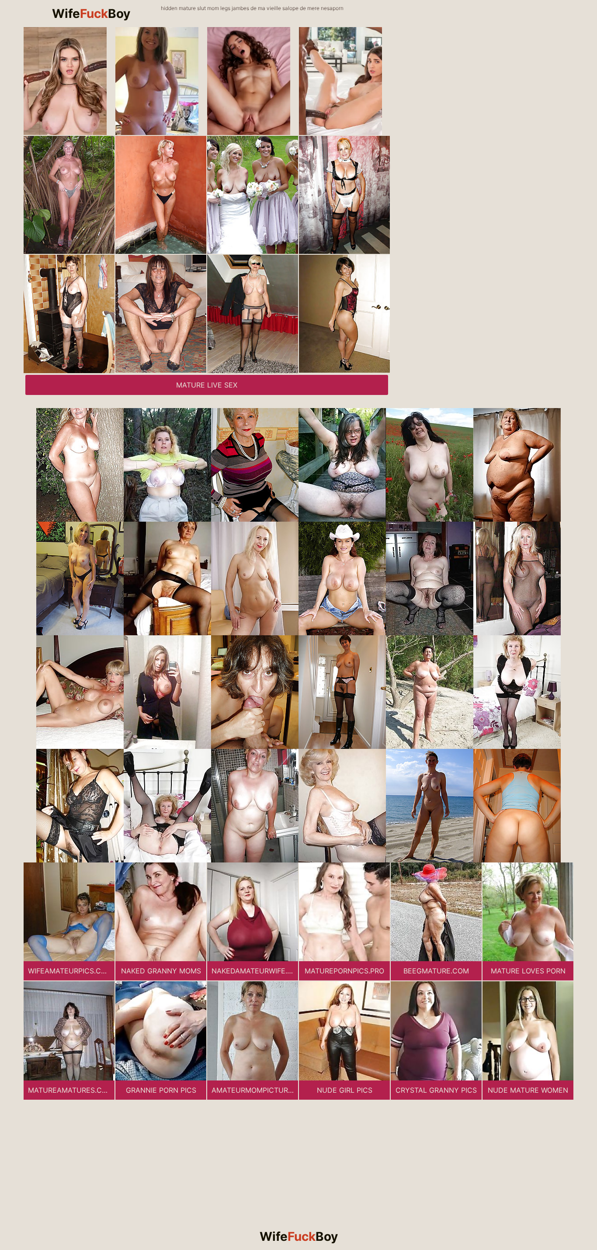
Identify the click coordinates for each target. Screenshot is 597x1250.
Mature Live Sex (206, 385)
